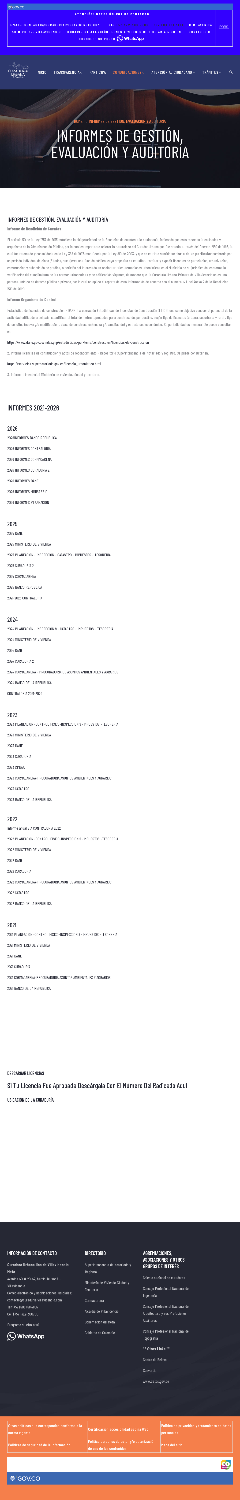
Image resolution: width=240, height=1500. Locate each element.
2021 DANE (14, 955)
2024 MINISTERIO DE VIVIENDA (29, 639)
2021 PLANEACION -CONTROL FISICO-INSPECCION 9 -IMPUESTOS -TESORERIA (62, 934)
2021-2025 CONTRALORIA (24, 597)
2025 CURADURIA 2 (20, 565)
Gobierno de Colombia (100, 1332)
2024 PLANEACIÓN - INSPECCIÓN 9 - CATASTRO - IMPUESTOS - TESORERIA (60, 628)
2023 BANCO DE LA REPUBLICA (29, 799)
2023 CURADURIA (19, 756)
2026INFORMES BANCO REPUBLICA (32, 437)
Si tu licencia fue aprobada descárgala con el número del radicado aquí (97, 1085)
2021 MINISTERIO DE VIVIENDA (28, 945)
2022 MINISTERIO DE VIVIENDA (29, 849)
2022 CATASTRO (18, 892)
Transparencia (67, 72)
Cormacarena (94, 1300)
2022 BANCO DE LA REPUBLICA (29, 903)
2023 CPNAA (16, 767)
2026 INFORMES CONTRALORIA (29, 448)
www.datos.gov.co (156, 1381)
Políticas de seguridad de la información (39, 1444)
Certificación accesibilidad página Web (118, 1429)
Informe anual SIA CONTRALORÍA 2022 (34, 828)
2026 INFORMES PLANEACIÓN (28, 502)
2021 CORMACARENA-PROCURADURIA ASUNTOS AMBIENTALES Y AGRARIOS (59, 977)
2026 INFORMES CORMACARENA (29, 459)
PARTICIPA (98, 72)
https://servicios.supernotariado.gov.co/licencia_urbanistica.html (54, 363)
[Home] (18, 71)
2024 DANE (15, 650)
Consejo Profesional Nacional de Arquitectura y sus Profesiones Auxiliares (166, 1313)
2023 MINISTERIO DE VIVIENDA (29, 734)
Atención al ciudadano (171, 72)
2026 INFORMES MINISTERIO (27, 491)
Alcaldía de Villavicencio (102, 1311)
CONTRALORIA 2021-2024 (24, 693)
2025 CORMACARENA (21, 576)
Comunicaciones (127, 72)
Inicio (42, 72)
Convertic (149, 1370)
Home (78, 121)
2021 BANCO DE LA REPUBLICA (29, 988)
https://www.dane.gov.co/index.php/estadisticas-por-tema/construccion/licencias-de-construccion (78, 342)
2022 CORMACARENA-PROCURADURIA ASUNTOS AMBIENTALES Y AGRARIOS (59, 881)
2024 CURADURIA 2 (20, 661)
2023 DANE (15, 745)
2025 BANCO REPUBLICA (24, 587)
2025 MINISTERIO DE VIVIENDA (29, 544)
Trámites (210, 72)
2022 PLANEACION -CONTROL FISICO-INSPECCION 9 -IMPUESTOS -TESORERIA (62, 838)
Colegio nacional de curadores (164, 1277)
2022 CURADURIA (19, 871)
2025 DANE (15, 533)
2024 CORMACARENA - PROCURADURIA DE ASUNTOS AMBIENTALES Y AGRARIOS (62, 671)
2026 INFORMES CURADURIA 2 (28, 470)
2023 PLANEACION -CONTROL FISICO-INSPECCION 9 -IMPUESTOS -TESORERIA (62, 724)
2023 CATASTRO (18, 788)
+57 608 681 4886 (169, 25)
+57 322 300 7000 (132, 25)
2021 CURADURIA (19, 966)
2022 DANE (15, 860)
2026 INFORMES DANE (22, 480)
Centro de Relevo (155, 1359)
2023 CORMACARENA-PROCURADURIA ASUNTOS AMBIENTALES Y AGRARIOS (59, 777)
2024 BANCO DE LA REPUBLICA (29, 682)
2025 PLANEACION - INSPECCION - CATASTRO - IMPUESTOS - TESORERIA (59, 554)
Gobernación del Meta (100, 1321)
